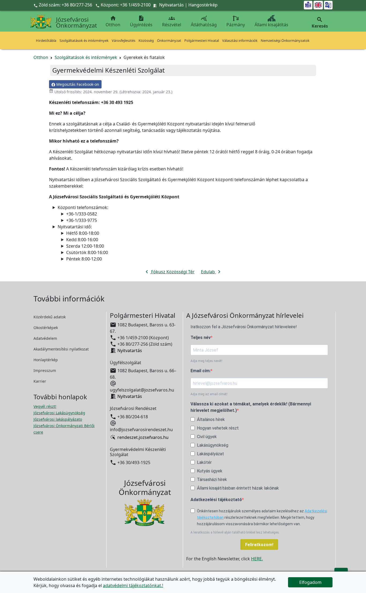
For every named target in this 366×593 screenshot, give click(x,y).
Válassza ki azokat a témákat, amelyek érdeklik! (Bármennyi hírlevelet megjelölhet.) (251, 407)
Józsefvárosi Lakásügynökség (59, 412)
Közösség (146, 40)
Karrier (39, 381)
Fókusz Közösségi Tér (169, 271)
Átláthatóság (204, 21)
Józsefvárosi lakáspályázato (57, 419)
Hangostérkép (203, 5)
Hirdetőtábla (46, 40)
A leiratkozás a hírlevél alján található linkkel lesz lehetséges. (235, 532)
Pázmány (235, 25)
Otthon (113, 21)
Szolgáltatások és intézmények (84, 40)
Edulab (211, 271)
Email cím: (201, 370)
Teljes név (201, 337)
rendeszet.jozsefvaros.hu (143, 437)
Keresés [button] (320, 22)
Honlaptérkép (45, 359)
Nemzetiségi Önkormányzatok (285, 40)
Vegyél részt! (44, 406)
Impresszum (44, 370)
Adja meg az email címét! (209, 394)
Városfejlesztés (123, 40)
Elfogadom (310, 582)
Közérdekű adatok (49, 316)
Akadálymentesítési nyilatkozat (61, 349)
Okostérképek (45, 327)
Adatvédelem (45, 338)
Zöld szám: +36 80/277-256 (63, 5)
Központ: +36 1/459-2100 (126, 5)
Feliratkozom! (259, 544)
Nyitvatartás (171, 5)
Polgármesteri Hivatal (201, 40)
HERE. (257, 559)
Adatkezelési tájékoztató (216, 499)
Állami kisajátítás (271, 25)
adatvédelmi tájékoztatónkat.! (133, 585)
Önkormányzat (169, 40)
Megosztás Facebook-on (77, 84)
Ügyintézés (141, 21)
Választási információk (239, 40)
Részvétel (171, 21)
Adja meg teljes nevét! (206, 361)
